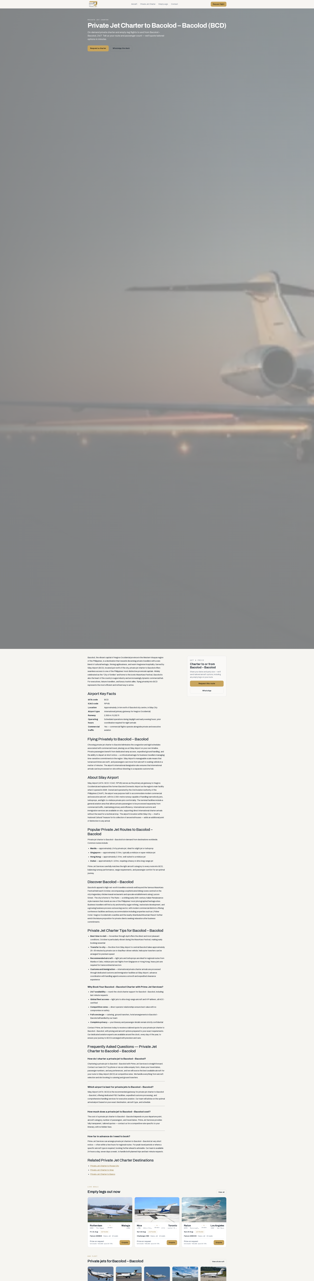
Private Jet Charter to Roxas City (104, 1166)
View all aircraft (218, 1261)
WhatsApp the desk (121, 48)
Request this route (207, 683)
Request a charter (98, 48)
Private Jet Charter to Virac (102, 1170)
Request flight (218, 4)
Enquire (125, 1242)
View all (221, 1192)
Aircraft (134, 4)
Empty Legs (163, 4)
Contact (174, 4)
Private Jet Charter (147, 4)
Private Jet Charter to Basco (102, 1174)
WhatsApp (206, 690)
